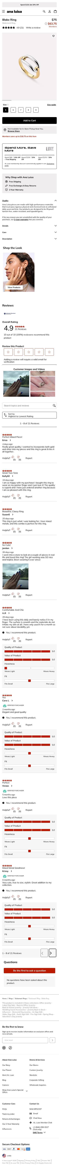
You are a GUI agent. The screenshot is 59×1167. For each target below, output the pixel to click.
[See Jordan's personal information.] (12, 548)
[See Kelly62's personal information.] (12, 476)
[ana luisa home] (14, 11)
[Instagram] (4, 1047)
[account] (49, 11)
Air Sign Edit (38, 1012)
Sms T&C (5, 1163)
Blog (4, 1080)
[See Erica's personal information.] (10, 440)
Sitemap (21, 1161)
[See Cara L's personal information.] (12, 700)
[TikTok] (10, 1047)
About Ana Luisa (9, 1060)
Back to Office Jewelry (27, 1005)
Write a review (33, 27)
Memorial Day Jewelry (22, 1012)
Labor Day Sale (9, 1005)
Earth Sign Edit (24, 1014)
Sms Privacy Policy (27, 1163)
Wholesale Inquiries (37, 1085)
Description (7, 239)
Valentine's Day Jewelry (12, 1016)
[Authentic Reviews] (10, 313)
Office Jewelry (46, 1003)
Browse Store (14, 131)
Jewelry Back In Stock (37, 1010)
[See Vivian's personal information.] (11, 786)
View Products (14, 287)
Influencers (6, 1129)
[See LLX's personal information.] (9, 613)
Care (4, 232)
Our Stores (33, 1065)
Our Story (6, 1065)
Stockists (33, 1075)
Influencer (7, 1012)
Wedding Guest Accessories (15, 1010)
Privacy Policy (30, 1161)
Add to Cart (29, 120)
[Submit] (52, 1040)
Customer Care (8, 1104)
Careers (5, 1085)
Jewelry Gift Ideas (31, 1007)
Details (5, 226)
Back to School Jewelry (12, 1007)
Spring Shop (49, 1014)
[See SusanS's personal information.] (12, 514)
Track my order (8, 1114)
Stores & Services (37, 1060)
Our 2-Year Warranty (10, 1124)
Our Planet (6, 1070)
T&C (38, 1161)
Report (29, 458)
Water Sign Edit (9, 1014)
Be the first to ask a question (29, 970)
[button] (8, 352)
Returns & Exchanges (11, 1119)
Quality (5, 200)
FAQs (4, 1109)
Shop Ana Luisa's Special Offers (12, 1091)
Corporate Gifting (36, 1080)
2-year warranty (21, 219)
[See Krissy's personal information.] (11, 871)
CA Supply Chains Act (44, 1163)
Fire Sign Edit (37, 1014)
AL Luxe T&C (15, 1163)
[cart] (55, 11)
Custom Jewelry (36, 1070)
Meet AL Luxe (8, 1075)
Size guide (51, 105)
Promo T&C (46, 1161)
